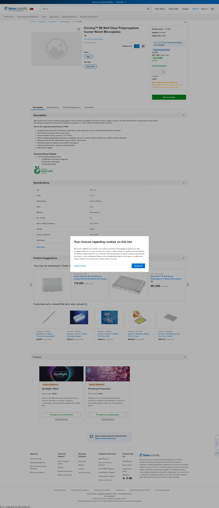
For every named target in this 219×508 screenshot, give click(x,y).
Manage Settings (80, 266)
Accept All (138, 266)
